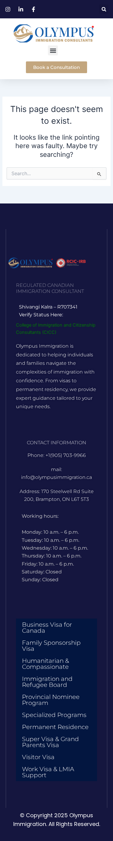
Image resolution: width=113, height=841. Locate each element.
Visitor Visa (38, 757)
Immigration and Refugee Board (47, 681)
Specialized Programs (54, 714)
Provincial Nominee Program (51, 699)
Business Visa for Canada (47, 627)
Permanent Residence (55, 727)
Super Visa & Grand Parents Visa (50, 742)
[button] (103, 9)
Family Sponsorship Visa (51, 645)
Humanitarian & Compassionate (45, 663)
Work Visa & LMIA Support (48, 772)
